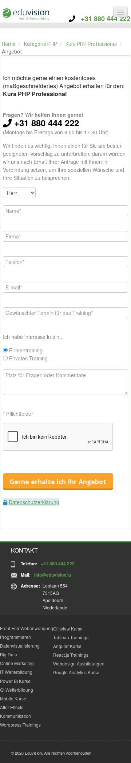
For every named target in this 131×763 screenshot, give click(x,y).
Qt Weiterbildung (16, 690)
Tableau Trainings (70, 637)
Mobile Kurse (13, 698)
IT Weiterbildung (16, 672)
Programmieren (15, 637)
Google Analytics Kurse (76, 672)
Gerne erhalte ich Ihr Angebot (58, 481)
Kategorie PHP (40, 44)
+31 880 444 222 (102, 18)
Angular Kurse (67, 646)
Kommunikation (15, 716)
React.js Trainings (70, 655)
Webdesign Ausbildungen (78, 663)
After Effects (11, 707)
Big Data (8, 654)
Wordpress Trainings (20, 725)
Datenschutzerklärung (34, 502)
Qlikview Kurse (68, 628)
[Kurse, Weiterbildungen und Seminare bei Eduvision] (25, 14)
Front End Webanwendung (26, 628)
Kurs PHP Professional (91, 44)
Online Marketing (17, 663)
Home (9, 44)
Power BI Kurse (15, 681)
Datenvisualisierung (20, 646)
